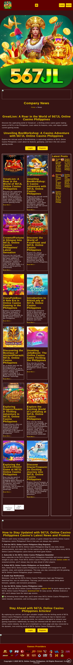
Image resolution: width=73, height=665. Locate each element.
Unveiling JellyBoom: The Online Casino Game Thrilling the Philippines (37, 355)
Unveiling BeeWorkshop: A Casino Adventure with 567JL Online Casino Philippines (36, 186)
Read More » (7, 205)
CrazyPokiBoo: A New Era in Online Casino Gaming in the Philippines (12, 303)
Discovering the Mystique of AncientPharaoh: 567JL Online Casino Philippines (13, 356)
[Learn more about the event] (36, 94)
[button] (36, 5)
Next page (18, 507)
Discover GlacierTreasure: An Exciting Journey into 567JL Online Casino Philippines (37, 472)
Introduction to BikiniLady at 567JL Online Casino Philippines (36, 303)
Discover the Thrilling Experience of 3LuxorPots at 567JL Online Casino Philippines (60, 181)
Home (33, 107)
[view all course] (69, 661)
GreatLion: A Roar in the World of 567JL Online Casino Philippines (12, 184)
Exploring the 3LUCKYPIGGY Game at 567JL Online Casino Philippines (12, 469)
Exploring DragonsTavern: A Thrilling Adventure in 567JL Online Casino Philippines (13, 414)
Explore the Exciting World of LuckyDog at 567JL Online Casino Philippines (36, 412)
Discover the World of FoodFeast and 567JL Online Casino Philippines (36, 243)
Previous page (9, 508)
